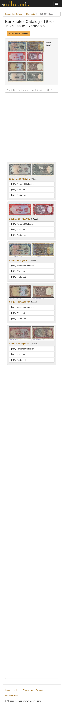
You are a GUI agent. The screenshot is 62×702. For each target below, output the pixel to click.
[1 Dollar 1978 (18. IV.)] (20, 250)
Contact (39, 690)
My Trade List (19, 195)
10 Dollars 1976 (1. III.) (19, 179)
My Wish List (19, 189)
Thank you (28, 690)
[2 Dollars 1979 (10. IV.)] (20, 333)
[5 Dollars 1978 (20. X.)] (20, 292)
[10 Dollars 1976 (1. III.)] (20, 169)
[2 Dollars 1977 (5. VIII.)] (20, 209)
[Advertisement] (31, 130)
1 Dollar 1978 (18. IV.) (19, 260)
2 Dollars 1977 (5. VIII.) (20, 219)
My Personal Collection (23, 184)
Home (8, 690)
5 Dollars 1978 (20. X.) (19, 302)
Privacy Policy (11, 695)
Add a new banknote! (18, 34)
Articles (17, 690)
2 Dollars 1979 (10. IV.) (19, 344)
